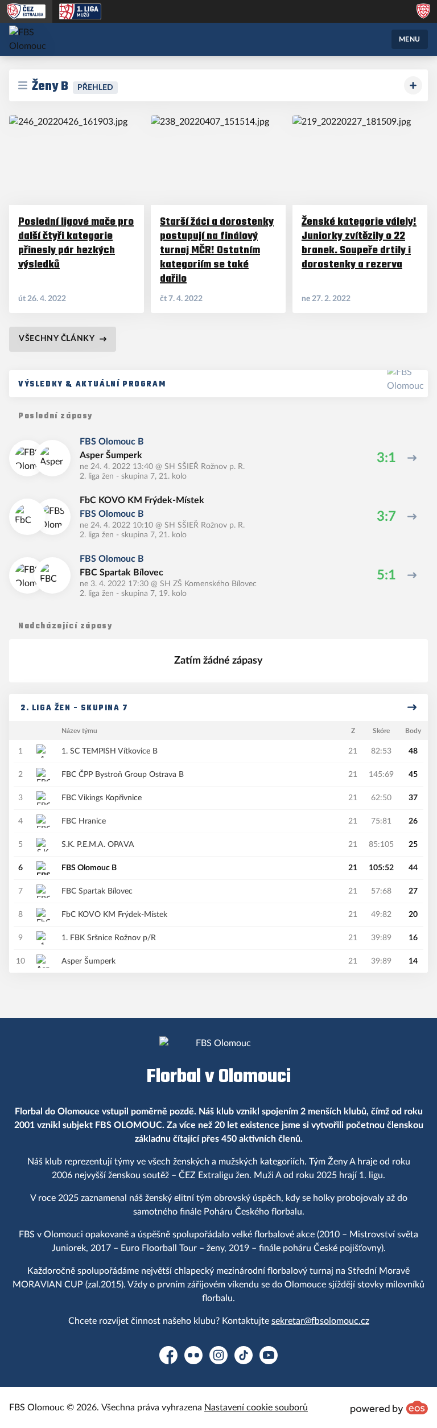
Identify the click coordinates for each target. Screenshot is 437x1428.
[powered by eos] (389, 1407)
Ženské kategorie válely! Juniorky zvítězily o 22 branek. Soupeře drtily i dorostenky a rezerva (359, 242)
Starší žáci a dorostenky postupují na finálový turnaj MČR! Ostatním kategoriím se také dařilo (217, 249)
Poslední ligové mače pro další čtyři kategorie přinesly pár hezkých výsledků (76, 242)
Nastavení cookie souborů (256, 1407)
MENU (409, 39)
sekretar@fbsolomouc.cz (320, 1321)
